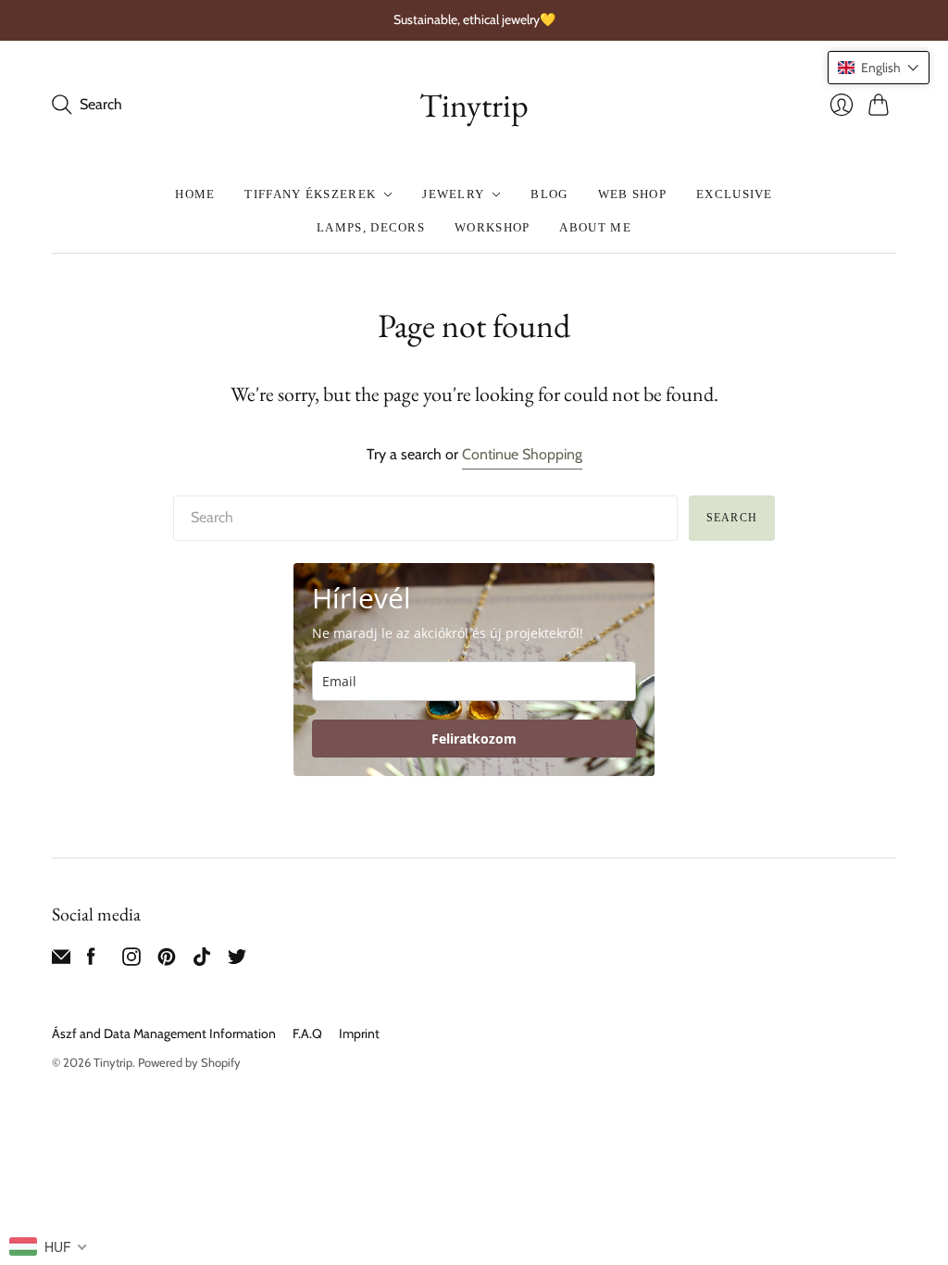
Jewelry (453, 194)
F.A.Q (307, 1033)
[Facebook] (91, 961)
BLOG (549, 194)
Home (195, 194)
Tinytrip (474, 105)
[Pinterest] (166, 961)
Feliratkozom (474, 738)
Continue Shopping (522, 454)
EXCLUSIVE (734, 194)
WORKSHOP (492, 227)
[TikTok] (202, 961)
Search (731, 517)
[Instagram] (131, 961)
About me (594, 227)
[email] (61, 961)
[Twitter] (237, 961)
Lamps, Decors (371, 227)
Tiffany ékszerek (310, 194)
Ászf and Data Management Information (164, 1033)
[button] (879, 67)
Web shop (632, 194)
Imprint (359, 1033)
